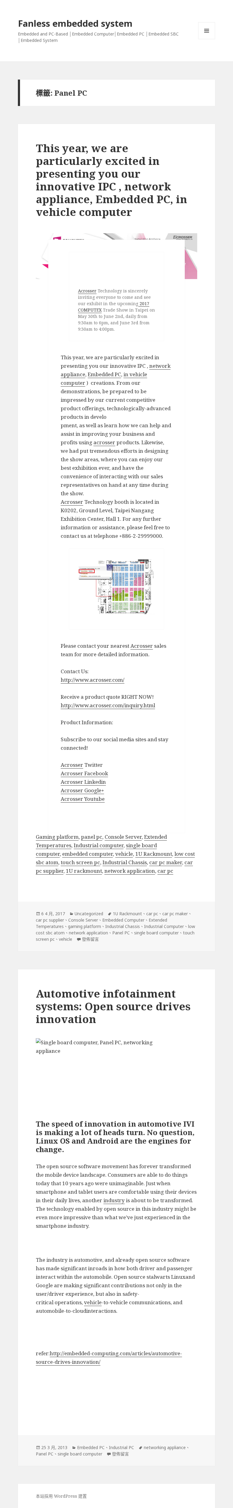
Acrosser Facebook (84, 773)
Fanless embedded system (75, 23)
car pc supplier (50, 920)
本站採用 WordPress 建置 (61, 1496)
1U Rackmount (153, 853)
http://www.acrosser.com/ (92, 679)
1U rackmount (84, 870)
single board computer (156, 933)
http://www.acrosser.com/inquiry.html (108, 705)
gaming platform (84, 926)
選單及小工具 (206, 30)
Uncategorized (89, 913)
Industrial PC (121, 1447)
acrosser (104, 442)
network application (129, 870)
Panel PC (121, 933)
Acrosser (87, 291)
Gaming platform (57, 836)
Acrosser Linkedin (83, 781)
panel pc (91, 836)
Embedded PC (104, 374)
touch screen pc (80, 862)
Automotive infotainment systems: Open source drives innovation (113, 1006)
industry (114, 1200)
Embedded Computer (123, 920)
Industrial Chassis (125, 862)
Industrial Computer (164, 926)
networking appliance (165, 1447)
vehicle (124, 853)
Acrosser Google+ (82, 790)
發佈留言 (90, 939)
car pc (165, 870)
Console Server (123, 836)
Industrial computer (98, 845)
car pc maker (165, 862)
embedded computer (87, 853)
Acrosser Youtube (83, 798)
